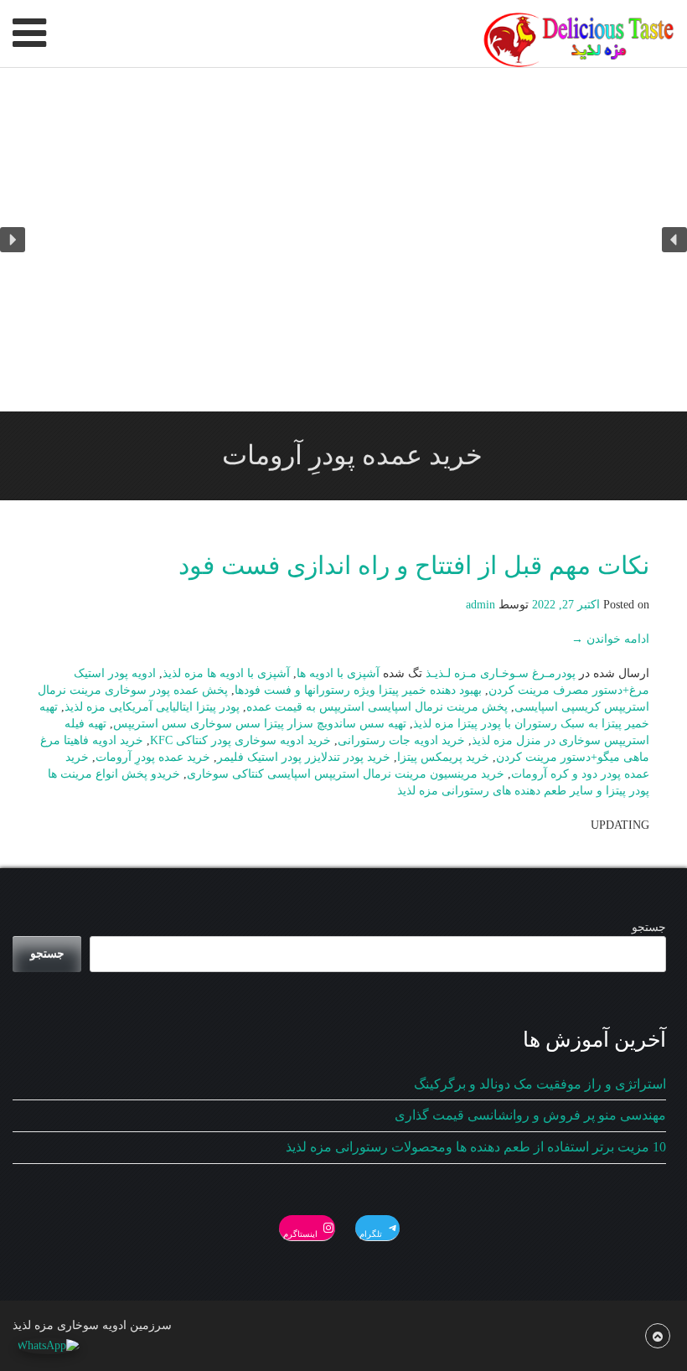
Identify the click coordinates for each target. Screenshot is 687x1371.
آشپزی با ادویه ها (338, 673)
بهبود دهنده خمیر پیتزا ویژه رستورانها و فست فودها (358, 690)
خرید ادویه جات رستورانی (401, 740)
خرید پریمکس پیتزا (443, 757)
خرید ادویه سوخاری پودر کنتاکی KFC (240, 740)
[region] (343, 239)
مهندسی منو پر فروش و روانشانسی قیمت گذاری (530, 1115)
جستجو (649, 927)
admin (480, 604)
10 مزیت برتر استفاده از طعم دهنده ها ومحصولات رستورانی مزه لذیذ (476, 1147)
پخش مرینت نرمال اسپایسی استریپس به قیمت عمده (377, 707)
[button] (674, 239)
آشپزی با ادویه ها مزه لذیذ (226, 673)
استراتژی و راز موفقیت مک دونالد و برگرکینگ (540, 1084)
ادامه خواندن (610, 639)
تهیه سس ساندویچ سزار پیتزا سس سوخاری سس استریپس (259, 723)
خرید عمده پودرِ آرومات (153, 757)
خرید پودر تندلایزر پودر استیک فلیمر (303, 757)
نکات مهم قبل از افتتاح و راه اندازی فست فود (413, 565)
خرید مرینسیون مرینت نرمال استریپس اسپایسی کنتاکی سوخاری (345, 774)
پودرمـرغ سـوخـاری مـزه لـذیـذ (501, 673)
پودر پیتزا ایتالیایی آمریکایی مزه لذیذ (152, 707)
